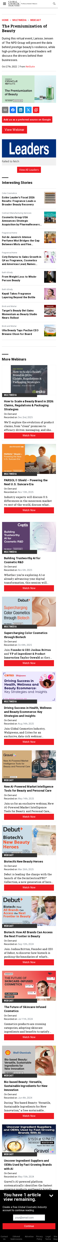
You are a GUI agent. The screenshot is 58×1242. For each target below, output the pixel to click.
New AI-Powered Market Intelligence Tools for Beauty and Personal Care (28, 788)
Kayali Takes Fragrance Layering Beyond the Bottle (18, 295)
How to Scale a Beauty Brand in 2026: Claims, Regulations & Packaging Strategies (29, 405)
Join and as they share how (28, 653)
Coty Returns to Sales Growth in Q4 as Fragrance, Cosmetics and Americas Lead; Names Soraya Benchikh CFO (21, 260)
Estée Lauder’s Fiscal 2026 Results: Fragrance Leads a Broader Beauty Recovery (19, 201)
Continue (29, 1226)
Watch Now (29, 435)
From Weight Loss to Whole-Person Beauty (19, 278)
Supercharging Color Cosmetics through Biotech (25, 635)
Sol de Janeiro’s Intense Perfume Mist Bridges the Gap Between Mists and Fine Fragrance (20, 241)
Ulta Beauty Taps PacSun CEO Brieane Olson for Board (20, 332)
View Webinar (14, 130)
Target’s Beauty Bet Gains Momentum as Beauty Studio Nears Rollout (19, 314)
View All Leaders (29, 170)
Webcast (35, 20)
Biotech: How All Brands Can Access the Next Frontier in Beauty (28, 934)
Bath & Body (7, 272)
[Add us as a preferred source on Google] (36, 110)
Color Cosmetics (9, 193)
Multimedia (19, 20)
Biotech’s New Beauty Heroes (23, 861)
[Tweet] (28, 110)
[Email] (5, 110)
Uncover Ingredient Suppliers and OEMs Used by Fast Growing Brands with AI (28, 1164)
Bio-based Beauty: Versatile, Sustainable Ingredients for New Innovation (25, 1086)
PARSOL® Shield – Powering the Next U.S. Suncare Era (26, 482)
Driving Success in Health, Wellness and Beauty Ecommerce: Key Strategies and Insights (28, 711)
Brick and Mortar (9, 306)
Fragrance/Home (9, 233)
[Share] (13, 110)
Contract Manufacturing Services (16, 213)
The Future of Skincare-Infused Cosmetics (25, 1009)
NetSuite (30, 66)
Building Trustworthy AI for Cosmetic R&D (22, 560)
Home (5, 20)
